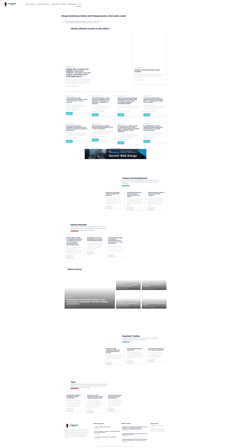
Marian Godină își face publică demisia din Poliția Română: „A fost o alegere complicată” (102, 127)
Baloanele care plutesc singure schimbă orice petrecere (113, 194)
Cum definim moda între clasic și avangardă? (105, 437)
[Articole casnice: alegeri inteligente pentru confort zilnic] (128, 300)
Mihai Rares (68, 86)
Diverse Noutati (70, 66)
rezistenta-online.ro (118, 446)
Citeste (69, 113)
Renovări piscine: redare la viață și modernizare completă (156, 194)
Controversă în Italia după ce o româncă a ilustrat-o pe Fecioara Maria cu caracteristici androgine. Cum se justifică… (153, 100)
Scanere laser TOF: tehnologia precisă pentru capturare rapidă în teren (95, 397)
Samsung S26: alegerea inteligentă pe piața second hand (73, 397)
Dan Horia (96, 428)
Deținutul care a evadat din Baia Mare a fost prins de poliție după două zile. (94, 239)
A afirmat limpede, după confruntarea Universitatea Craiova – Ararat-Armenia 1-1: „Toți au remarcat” (76, 100)
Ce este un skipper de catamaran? (102, 426)
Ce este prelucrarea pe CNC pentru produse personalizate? (115, 397)
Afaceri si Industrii (139, 67)
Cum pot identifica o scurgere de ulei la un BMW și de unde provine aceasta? (107, 432)
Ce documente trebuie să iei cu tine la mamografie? (156, 349)
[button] (79, 6)
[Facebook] (65, 440)
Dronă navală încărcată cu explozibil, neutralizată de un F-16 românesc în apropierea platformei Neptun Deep (76, 128)
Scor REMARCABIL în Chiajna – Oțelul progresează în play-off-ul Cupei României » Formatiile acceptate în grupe (153, 128)
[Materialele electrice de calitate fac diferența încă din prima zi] (128, 281)
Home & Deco (120, 283)
